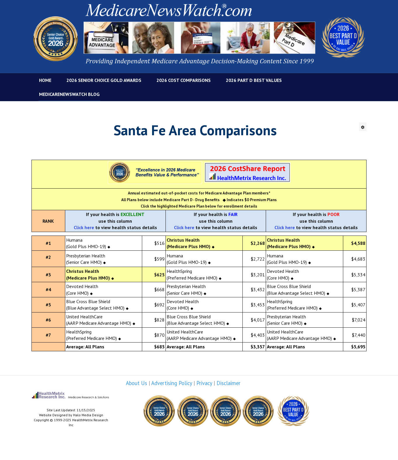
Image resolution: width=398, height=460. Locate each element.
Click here (84, 227)
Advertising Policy (171, 383)
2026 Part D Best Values (254, 80)
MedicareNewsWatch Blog (69, 94)
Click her (183, 227)
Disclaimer (228, 383)
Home (45, 80)
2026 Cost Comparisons (183, 80)
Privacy (204, 383)
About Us (136, 383)
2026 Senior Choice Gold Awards (103, 80)
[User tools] (363, 126)
